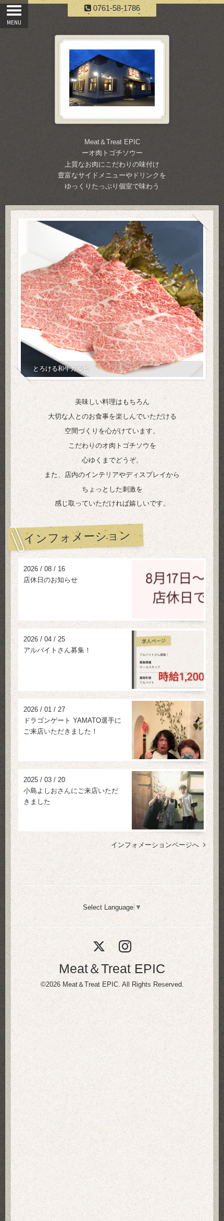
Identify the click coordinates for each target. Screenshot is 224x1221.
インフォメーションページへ (157, 845)
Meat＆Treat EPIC (112, 968)
